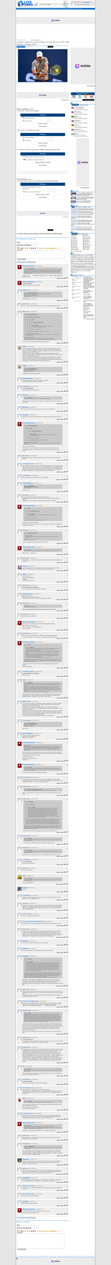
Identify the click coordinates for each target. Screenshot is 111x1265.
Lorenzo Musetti (81, 263)
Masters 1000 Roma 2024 (35, 233)
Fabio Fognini (87, 258)
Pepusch (24, 566)
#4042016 (36, 486)
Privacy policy (52, 1256)
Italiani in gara (36, 1256)
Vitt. (23, 1066)
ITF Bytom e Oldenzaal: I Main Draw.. (85, 214)
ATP (45, 8)
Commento (20, 250)
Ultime (73, 207)
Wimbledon (73, 272)
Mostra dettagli (43, 126)
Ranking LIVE (36, 8)
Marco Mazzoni (89, 263)
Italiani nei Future (84, 261)
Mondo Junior (92, 264)
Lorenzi (76, 263)
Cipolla (87, 255)
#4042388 (30, 388)
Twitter (66, 5)
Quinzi (76, 267)
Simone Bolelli (90, 269)
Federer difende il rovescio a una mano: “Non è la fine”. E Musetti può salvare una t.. (82, 221)
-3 (65, 884)
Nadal (72, 266)
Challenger (53, 8)
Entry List (59, 8)
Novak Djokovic (90, 266)
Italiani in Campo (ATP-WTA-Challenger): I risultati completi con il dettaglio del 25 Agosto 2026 (85, 194)
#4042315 (36, 587)
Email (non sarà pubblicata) (24, 245)
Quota (62, 278)
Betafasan (25, 940)
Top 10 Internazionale (83, 233)
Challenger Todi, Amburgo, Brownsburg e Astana (88, 316)
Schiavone (80, 269)
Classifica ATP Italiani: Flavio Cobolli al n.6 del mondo (84, 201)
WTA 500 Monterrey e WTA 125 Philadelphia (88, 291)
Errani (79, 258)
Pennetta (72, 267)
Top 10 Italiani (75, 233)
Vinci (86, 270)
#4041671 (30, 1039)
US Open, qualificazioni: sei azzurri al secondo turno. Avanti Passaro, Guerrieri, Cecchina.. (82, 209)
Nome (18, 242)
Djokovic (76, 258)
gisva (23, 875)
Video (71, 8)
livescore (75, 109)
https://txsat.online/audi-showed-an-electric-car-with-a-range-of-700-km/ (39, 609)
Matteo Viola (87, 264)
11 (65, 739)
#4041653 (30, 1081)
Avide (24, 680)
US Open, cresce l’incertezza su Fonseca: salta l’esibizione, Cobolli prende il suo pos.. (83, 229)
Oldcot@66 (25, 1159)
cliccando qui (87, 2)
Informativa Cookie (61, 1256)
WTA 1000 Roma (46, 233)
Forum (66, 6)
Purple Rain (25, 956)
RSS (66, 1)
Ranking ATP (85, 267)
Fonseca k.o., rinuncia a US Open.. (85, 226)
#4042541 (29, 283)
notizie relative (85, 109)
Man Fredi (25, 395)
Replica (58, 278)
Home (17, 8)
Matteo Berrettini (81, 264)
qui (88, 4)
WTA (48, 8)
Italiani (41, 8)
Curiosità (72, 258)
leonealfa (25, 887)
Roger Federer (91, 267)
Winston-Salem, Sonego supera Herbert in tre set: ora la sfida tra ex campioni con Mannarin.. (81, 217)
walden (24, 346)
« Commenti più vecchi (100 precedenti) (26, 262)
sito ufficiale (80, 109)
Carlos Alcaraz (83, 255)
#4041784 (29, 861)
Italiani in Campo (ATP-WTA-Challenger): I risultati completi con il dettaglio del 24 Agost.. (82, 224)
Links (47, 1256)
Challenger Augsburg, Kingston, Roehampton (87, 297)
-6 (65, 479)
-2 (65, 985)
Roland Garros (74, 269)
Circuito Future (79, 256)
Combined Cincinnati (87, 312)
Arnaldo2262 (26, 1177)
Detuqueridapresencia (28, 265)
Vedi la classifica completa (76, 251)
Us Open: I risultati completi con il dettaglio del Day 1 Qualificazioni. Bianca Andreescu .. (83, 212)
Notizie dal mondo (80, 266)
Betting (30, 8)
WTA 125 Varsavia (90, 318)
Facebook (67, 3)
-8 (65, 1174)
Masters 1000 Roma (24, 233)
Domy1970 (25, 414)
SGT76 (24, 1098)
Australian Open (75, 255)
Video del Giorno (81, 270)
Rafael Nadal (80, 267)
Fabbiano (82, 258)
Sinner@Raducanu (27, 378)
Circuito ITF (85, 256)
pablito (24, 574)
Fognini (73, 259)
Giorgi (76, 259)
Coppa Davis (91, 256)
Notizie (21, 8)
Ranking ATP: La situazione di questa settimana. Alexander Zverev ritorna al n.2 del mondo (85, 198)
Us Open (76, 270)
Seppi (84, 269)
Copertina (35, 39)
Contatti (79, 8)
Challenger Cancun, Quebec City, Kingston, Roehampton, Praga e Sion (88, 305)
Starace (72, 270)
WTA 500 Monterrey (86, 309)
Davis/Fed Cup (65, 8)
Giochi (74, 8)
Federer (92, 258)
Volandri (88, 270)
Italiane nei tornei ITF (83, 259)
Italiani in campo (75, 261)
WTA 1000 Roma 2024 (56, 233)
